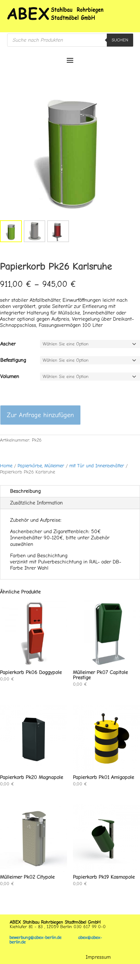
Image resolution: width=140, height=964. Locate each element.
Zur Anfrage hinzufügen (40, 415)
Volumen (9, 376)
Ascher (8, 344)
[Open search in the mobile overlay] (70, 40)
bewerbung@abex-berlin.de (43, 937)
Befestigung (13, 360)
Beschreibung (25, 491)
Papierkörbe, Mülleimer (41, 466)
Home (6, 466)
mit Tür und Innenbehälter (96, 466)
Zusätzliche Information (36, 503)
